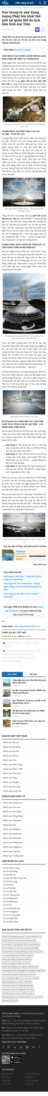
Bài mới (33, 674)
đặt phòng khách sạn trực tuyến (31, 997)
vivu (28, 978)
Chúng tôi (29, 1084)
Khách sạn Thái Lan (12, 851)
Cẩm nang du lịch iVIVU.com (27, 626)
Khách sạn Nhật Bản (12, 838)
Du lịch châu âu (8, 940)
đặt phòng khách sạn (10, 997)
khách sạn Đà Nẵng (9, 967)
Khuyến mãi (7, 1073)
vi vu (23, 978)
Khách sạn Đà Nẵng (12, 747)
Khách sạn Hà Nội (11, 751)
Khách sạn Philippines (12, 842)
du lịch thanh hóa (14, 651)
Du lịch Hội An (7, 944)
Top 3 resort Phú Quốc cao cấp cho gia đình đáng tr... (28, 722)
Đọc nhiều (12, 674)
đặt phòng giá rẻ (28, 993)
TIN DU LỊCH (11, 7)
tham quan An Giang (27, 974)
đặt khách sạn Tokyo (26, 989)
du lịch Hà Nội (30, 940)
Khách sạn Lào (9, 825)
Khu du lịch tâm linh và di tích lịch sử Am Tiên (18, 654)
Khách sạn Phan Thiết (12, 769)
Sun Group (31, 658)
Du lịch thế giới (31, 1080)
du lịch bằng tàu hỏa (34, 937)
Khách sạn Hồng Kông (13, 816)
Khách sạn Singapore (12, 847)
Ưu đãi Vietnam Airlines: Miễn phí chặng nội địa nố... (29, 691)
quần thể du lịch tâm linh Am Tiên (14, 658)
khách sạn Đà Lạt (24, 963)
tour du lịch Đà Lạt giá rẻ (11, 978)
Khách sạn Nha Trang (12, 764)
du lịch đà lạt (32, 952)
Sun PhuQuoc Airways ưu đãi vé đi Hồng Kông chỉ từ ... (29, 701)
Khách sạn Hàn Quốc (12, 811)
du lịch (5, 937)
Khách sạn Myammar (12, 833)
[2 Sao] (5, 636)
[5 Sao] (10, 636)
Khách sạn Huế (9, 760)
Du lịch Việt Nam (32, 1073)
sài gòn (15, 974)
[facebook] (37, 29)
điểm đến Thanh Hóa (10, 986)
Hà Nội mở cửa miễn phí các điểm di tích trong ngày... (28, 711)
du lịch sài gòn (8, 948)
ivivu (41, 952)
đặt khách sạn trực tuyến (11, 993)
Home (4, 7)
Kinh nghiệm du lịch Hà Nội (27, 967)
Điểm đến (26, 7)
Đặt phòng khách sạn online (13, 982)
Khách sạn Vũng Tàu (12, 791)
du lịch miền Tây (20, 944)
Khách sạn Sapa (10, 777)
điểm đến (28, 982)
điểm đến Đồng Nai (26, 986)
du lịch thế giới (33, 948)
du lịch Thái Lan (20, 948)
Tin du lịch (29, 1077)
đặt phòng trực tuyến (10, 1001)
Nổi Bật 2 (19, 7)
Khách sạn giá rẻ (27, 955)
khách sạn (15, 955)
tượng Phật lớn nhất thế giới (12, 661)
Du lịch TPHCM (8, 952)
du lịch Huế (20, 940)
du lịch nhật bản (33, 944)
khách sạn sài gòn (9, 963)
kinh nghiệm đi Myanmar (36, 970)
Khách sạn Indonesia (12, 820)
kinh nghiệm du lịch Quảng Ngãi (14, 970)
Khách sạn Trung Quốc (13, 855)
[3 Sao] (6, 636)
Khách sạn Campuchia (12, 802)
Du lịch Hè (6, 1077)
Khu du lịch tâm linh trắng (31, 651)
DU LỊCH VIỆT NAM (36, 7)
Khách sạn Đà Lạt (10, 742)
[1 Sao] (3, 636)
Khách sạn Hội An (11, 755)
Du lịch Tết (6, 1084)
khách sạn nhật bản (24, 959)
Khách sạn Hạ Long (11, 786)
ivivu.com (6, 955)
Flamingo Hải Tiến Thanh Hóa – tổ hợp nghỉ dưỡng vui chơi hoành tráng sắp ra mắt (22, 586)
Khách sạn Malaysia (12, 829)
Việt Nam (35, 978)
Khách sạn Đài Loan (12, 807)
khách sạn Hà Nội (9, 959)
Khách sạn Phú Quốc (12, 773)
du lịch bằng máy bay (16, 937)
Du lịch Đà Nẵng (20, 952)
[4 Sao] (8, 636)
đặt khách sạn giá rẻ (10, 989)
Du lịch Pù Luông (22, 49)
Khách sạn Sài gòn (11, 782)
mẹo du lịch (7, 974)
